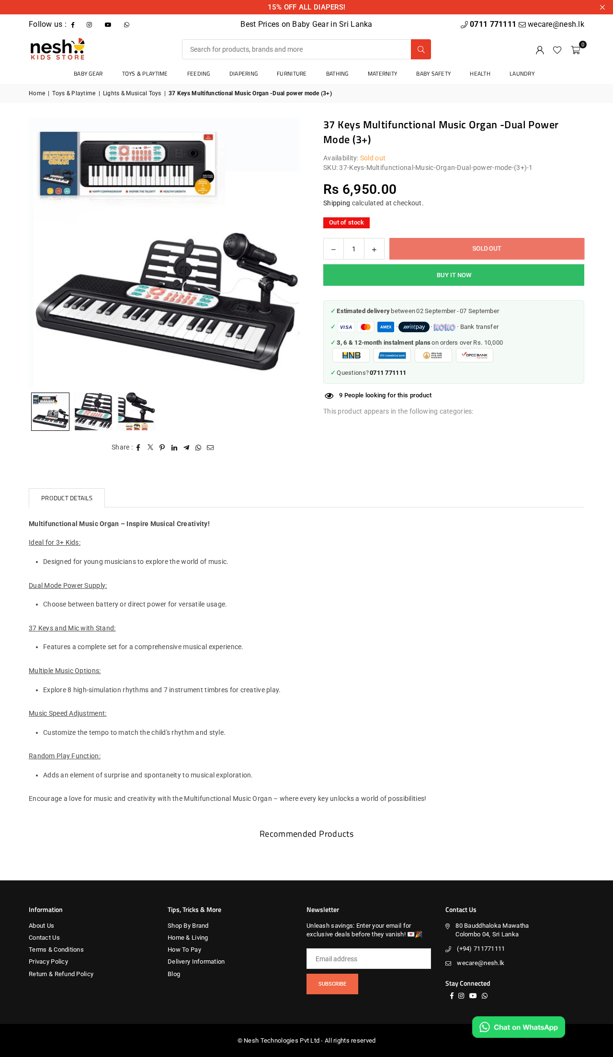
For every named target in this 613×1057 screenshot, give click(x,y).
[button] (575, 49)
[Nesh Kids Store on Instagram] (90, 24)
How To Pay (184, 949)
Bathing (337, 73)
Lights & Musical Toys (132, 93)
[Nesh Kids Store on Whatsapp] (127, 24)
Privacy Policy (48, 961)
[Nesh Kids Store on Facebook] (73, 24)
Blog (174, 974)
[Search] (421, 49)
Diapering (243, 73)
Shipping (336, 203)
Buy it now (454, 275)
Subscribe (332, 984)
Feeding (198, 73)
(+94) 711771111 (481, 948)
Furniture (292, 73)
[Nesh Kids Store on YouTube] (109, 24)
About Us (41, 925)
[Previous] (48, 252)
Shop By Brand (188, 925)
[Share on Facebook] (138, 447)
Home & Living (188, 937)
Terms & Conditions (56, 949)
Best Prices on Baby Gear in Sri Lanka (306, 24)
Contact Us (44, 937)
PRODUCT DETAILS (66, 498)
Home (37, 93)
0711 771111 (494, 24)
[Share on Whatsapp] (198, 447)
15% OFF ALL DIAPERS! (307, 7)
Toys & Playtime (145, 73)
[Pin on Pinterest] (162, 447)
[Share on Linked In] (174, 447)
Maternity (382, 73)
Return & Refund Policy (61, 974)
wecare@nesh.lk (480, 963)
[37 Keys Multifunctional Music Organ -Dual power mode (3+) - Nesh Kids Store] (93, 412)
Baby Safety (433, 73)
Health (480, 73)
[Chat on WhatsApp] (518, 1027)
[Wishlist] (557, 49)
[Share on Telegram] (186, 447)
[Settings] (539, 49)
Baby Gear (88, 73)
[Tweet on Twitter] (150, 447)
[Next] (280, 252)
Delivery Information (196, 961)
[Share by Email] (210, 447)
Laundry (522, 73)
